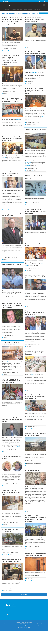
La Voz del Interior (10, 552)
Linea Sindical (37, 9)
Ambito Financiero (33, 463)
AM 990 (31, 168)
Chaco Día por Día (9, 335)
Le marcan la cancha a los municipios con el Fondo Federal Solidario (12, 419)
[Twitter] (42, 1)
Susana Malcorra (34, 72)
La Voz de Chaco (33, 122)
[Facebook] (40, 1)
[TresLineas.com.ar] (9, 5)
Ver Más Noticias (24, 594)
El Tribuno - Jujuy (9, 257)
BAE (30, 81)
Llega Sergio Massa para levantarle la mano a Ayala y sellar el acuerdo (10, 173)
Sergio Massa (28, 151)
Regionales (13, 9)
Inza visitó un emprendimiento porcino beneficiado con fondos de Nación (35, 352)
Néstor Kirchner (40, 300)
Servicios (25, 622)
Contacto (30, 622)
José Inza (9, 361)
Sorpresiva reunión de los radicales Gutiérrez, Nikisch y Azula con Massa (34, 312)
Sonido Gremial (9, 48)
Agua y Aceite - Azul (10, 372)
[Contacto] (44, 1)
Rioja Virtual (9, 449)
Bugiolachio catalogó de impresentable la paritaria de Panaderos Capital (34, 19)
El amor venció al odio (32, 470)
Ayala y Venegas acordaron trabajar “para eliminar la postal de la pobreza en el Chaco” (12, 99)
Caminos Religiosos (27, 9)
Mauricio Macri (37, 70)
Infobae (7, 164)
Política (27, 81)
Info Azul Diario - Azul (11, 522)
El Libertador (32, 268)
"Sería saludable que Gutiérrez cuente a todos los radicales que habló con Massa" (12, 305)
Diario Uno (33, 202)
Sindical (4, 48)
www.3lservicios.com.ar (24, 628)
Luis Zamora (19, 446)
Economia (4, 449)
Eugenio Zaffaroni (29, 294)
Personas (19, 9)
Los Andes (32, 578)
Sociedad (28, 463)
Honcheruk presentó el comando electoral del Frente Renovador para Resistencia (35, 396)
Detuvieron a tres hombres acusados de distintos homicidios (33, 176)
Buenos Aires (6, 9)
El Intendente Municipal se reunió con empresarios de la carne (11, 492)
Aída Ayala (18, 119)
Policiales (28, 202)
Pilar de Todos (32, 546)
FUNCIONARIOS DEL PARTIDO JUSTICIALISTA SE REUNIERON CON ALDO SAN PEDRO (11, 380)
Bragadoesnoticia (36, 236)
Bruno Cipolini (5, 120)
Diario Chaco (8, 91)
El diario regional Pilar (10, 483)
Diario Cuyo (9, 588)
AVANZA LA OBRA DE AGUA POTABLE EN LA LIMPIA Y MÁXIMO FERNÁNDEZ (35, 211)
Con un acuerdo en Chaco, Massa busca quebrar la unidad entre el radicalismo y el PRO (12, 138)
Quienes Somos (19, 622)
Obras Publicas (29, 236)
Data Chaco (8, 296)
